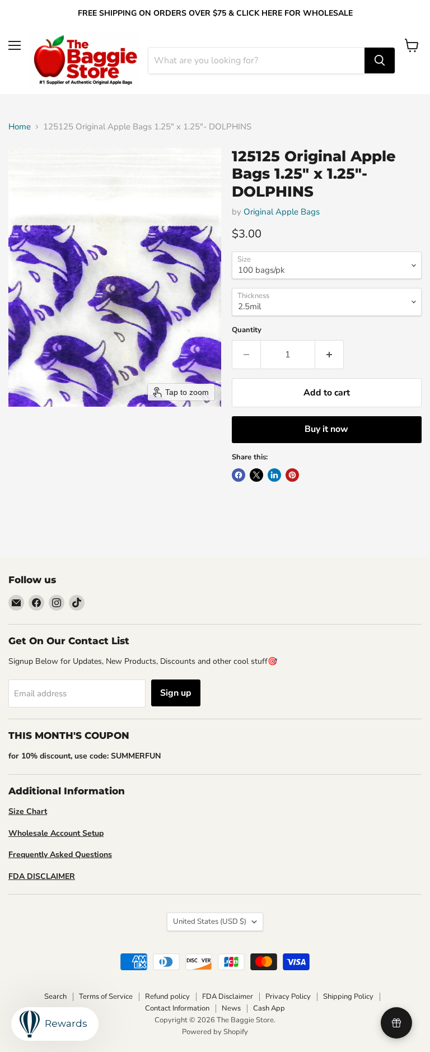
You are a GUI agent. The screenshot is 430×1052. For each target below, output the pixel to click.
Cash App (269, 1008)
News (231, 1008)
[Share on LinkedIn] (274, 475)
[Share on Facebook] (238, 475)
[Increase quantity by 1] (329, 354)
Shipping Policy (348, 997)
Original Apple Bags (282, 211)
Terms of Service (106, 997)
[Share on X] (256, 475)
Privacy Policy (288, 997)
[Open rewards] (396, 1023)
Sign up (175, 693)
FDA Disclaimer (227, 997)
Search (55, 997)
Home (19, 127)
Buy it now (326, 429)
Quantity (246, 330)
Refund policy (167, 997)
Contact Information (177, 1008)
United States (209, 921)
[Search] (379, 60)
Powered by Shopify (215, 1032)
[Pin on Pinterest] (292, 475)
